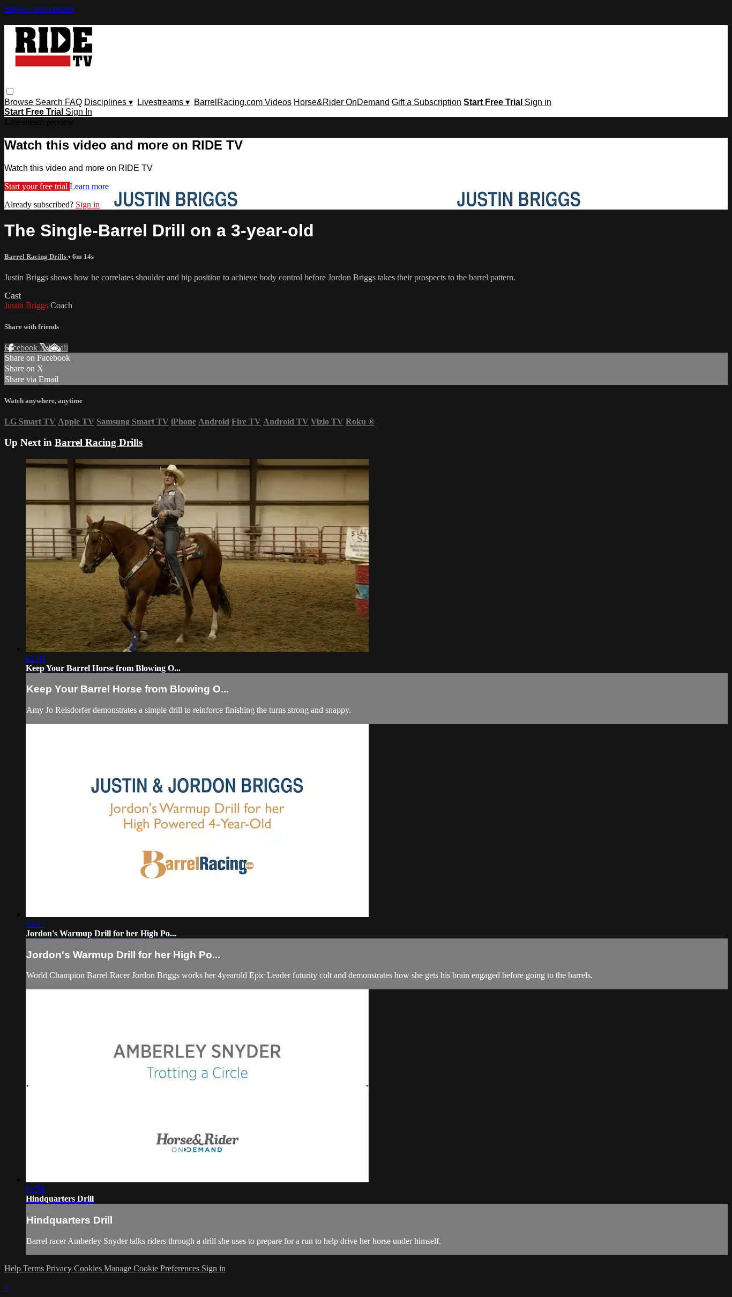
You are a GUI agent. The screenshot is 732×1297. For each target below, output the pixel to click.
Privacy (60, 1268)
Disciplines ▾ (108, 102)
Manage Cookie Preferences (152, 1268)
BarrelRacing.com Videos (243, 102)
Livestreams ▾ (163, 102)
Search (50, 102)
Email (58, 347)
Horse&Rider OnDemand (342, 102)
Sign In (78, 111)
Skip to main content (39, 8)
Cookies (89, 1268)
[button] (9, 91)
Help (13, 1268)
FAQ (73, 102)
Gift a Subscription (426, 102)
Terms (34, 1268)
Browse (19, 102)
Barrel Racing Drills (36, 256)
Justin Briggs (27, 305)
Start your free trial (37, 186)
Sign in (538, 102)
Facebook (22, 347)
